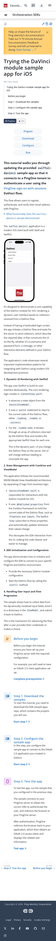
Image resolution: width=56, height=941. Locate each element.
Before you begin (17, 96)
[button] (41, 5)
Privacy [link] (17, 919)
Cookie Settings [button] (42, 919)
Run (28, 152)
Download (28, 138)
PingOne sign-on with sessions (25, 188)
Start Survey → (25, 49)
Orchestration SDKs (26, 15)
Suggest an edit (43, 23)
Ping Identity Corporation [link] (37, 904)
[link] (5, 5)
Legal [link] (8, 919)
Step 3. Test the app (18, 113)
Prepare (28, 131)
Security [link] (27, 919)
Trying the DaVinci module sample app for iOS (28, 89)
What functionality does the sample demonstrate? (26, 216)
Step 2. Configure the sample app (25, 107)
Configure (28, 145)
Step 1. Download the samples (23, 101)
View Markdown (46, 23)
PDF (50, 23)
